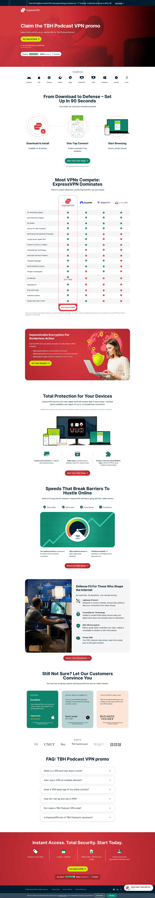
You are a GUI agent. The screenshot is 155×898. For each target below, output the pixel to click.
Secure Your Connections (76, 658)
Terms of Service (67, 889)
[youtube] (114, 889)
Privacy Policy (56, 889)
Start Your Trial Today (76, 161)
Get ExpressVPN (76, 869)
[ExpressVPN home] (30, 10)
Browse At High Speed (76, 566)
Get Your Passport (39, 363)
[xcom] (121, 889)
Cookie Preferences (80, 889)
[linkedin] (117, 889)
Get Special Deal (30, 39)
